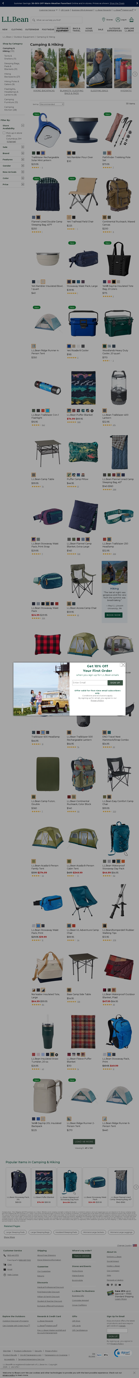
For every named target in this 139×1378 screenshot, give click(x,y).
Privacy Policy (97, 700)
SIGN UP (115, 683)
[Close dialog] (122, 664)
